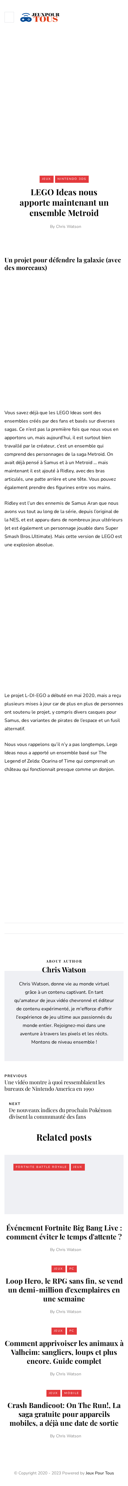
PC (71, 1269)
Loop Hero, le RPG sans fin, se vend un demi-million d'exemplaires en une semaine (64, 1289)
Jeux (46, 179)
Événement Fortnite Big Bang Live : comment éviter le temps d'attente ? (64, 1232)
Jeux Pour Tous (100, 1473)
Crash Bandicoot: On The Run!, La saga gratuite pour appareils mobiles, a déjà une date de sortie (64, 1414)
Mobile (71, 1393)
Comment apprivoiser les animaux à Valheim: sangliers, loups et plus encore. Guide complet (64, 1352)
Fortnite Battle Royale (41, 1167)
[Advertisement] (64, 100)
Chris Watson (68, 226)
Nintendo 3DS (71, 179)
